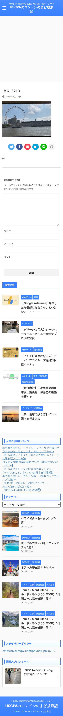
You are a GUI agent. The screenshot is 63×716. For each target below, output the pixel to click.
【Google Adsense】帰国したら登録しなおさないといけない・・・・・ (39, 307)
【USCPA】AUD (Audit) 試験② (21, 490)
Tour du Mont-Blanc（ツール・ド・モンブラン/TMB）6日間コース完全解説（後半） (40, 594)
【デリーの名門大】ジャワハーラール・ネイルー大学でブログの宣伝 (39, 334)
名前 (7, 230)
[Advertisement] (31, 49)
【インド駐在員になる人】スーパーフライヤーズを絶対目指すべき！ (39, 360)
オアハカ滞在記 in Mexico (37, 567)
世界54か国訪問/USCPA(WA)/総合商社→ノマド (31, 701)
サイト (7, 257)
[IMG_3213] (35, 147)
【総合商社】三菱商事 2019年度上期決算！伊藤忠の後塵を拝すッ (39, 392)
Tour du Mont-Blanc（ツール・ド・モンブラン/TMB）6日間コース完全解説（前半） (40, 623)
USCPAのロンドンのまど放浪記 (31, 706)
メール (8, 243)
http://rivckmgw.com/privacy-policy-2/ (28, 651)
